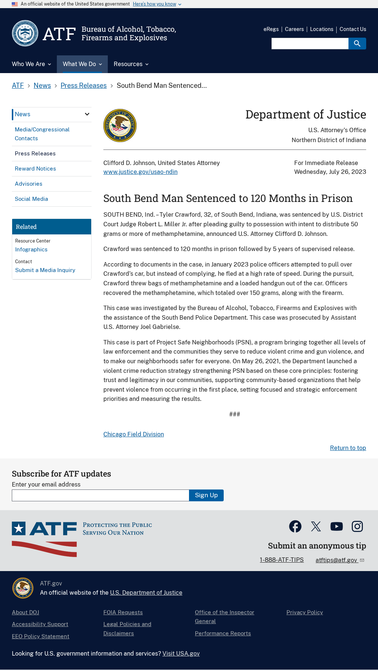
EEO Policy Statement (40, 636)
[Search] (357, 43)
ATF (18, 85)
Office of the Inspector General (224, 616)
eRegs (271, 29)
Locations (321, 29)
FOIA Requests (123, 612)
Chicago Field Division (133, 434)
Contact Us (353, 29)
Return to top (348, 447)
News (42, 85)
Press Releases (84, 85)
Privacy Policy (304, 612)
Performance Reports (223, 633)
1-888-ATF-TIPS (282, 559)
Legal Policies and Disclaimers (127, 628)
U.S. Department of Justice (146, 592)
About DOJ (25, 612)
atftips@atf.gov (337, 560)
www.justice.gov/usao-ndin (140, 171)
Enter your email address (46, 484)
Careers (294, 29)
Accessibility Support (40, 624)
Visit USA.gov (181, 653)
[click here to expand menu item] (87, 114)
